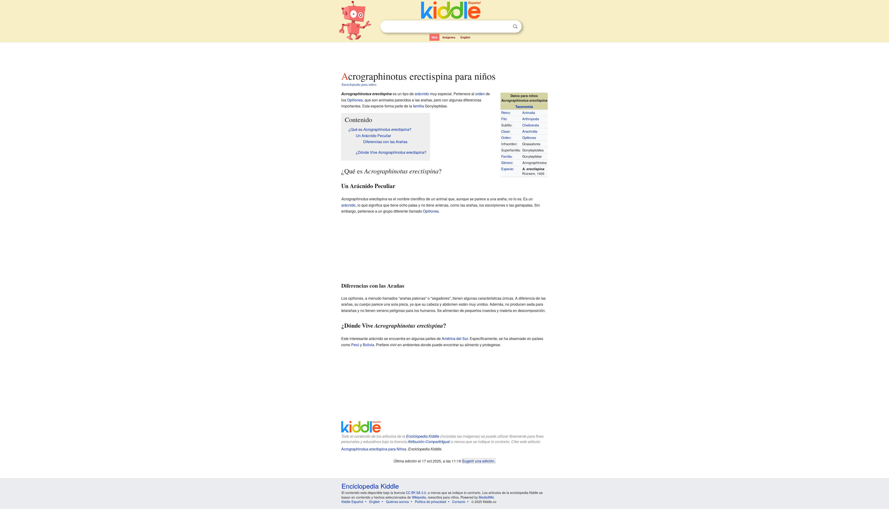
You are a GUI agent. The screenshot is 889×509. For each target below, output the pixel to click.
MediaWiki (486, 497)
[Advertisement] (444, 55)
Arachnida (529, 131)
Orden (505, 137)
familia (418, 106)
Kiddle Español (352, 501)
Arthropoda (530, 118)
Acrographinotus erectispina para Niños (373, 449)
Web (434, 37)
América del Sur (455, 338)
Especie (507, 168)
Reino (505, 112)
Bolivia (368, 344)
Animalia (528, 112)
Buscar (515, 26)
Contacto (458, 501)
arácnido (422, 93)
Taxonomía (524, 106)
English (465, 37)
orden (480, 93)
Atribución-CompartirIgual (429, 441)
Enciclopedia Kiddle (422, 436)
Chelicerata (530, 125)
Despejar (506, 27)
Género (506, 162)
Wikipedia (419, 497)
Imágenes (448, 37)
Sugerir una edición (478, 460)
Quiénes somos (397, 501)
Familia (506, 156)
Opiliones (529, 137)
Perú (355, 344)
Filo (504, 118)
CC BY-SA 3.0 (416, 492)
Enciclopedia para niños (359, 84)
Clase (505, 131)
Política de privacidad (430, 501)
